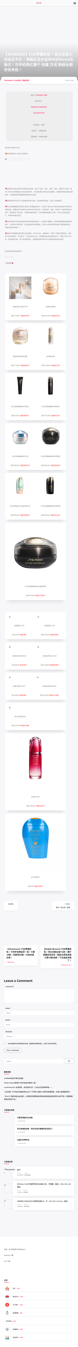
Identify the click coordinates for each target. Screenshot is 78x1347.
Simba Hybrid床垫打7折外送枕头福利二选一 (20, 1083)
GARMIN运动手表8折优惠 (13, 1078)
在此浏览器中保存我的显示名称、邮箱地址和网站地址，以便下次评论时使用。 (33, 1043)
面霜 (68, 907)
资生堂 (63, 907)
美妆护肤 (25, 80)
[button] (75, 3)
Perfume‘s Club (41, 95)
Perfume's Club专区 (12, 80)
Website (8, 1032)
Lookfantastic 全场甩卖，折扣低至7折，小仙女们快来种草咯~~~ (28, 1087)
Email (8, 1020)
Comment (9, 987)
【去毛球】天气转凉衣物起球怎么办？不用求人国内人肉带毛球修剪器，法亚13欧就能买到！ (37, 1092)
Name (8, 1008)
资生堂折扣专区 (39, 113)
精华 (57, 907)
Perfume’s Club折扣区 (39, 107)
